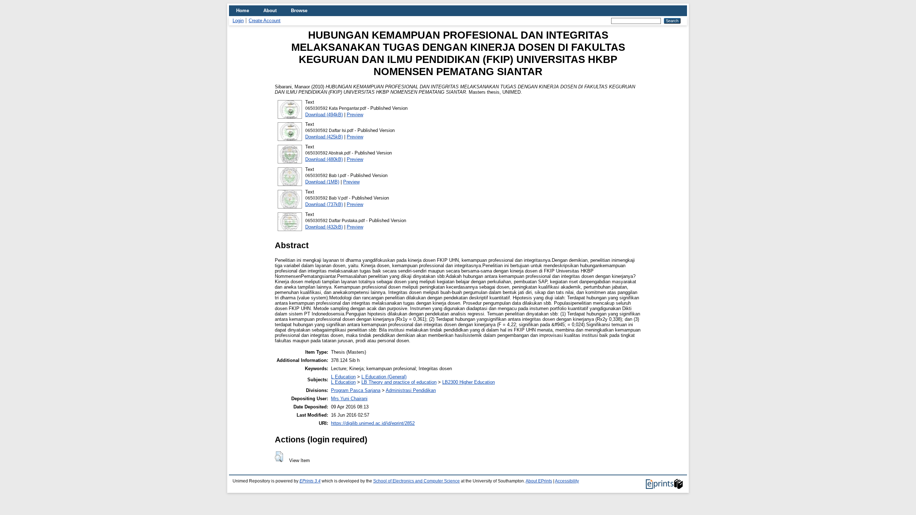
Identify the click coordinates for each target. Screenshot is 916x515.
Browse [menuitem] (299, 10)
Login (238, 20)
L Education (343, 376)
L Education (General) (383, 376)
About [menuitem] (270, 10)
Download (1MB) (322, 182)
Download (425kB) (324, 136)
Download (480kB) (324, 159)
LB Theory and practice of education (399, 382)
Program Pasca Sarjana (355, 390)
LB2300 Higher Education (468, 382)
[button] (279, 456)
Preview (355, 114)
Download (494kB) (324, 114)
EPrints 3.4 (310, 481)
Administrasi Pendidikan (411, 390)
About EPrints (539, 481)
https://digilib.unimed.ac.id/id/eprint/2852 (373, 423)
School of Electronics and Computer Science (416, 481)
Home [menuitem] (242, 10)
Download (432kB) (324, 227)
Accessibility (567, 481)
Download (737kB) (324, 204)
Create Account (265, 20)
